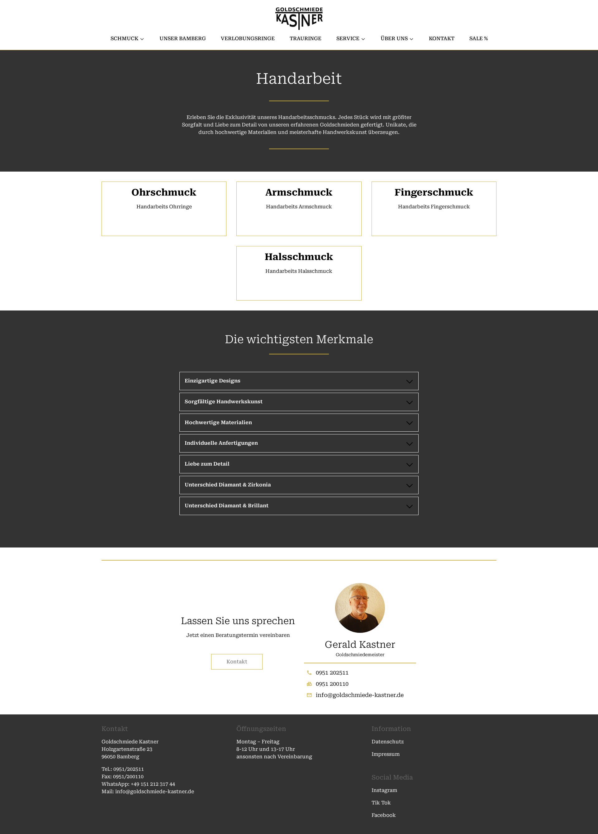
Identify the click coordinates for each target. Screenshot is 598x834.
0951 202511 (332, 672)
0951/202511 (129, 769)
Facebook (384, 815)
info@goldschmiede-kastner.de (360, 695)
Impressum (386, 754)
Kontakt (236, 662)
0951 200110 (332, 683)
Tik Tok (381, 803)
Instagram (384, 790)
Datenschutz (388, 742)
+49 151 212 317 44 (153, 784)
